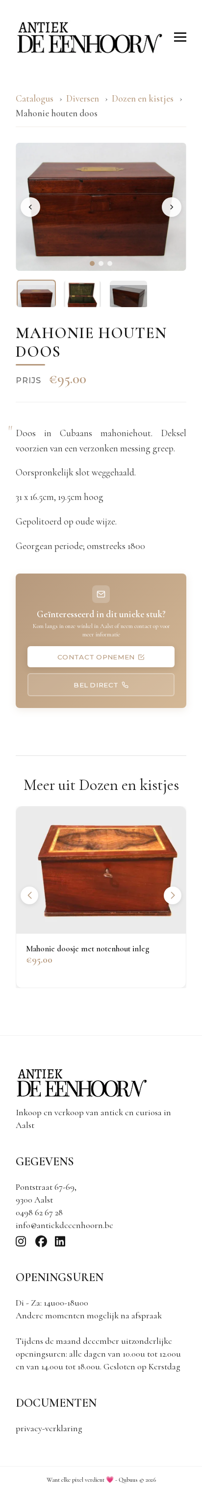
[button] (172, 895)
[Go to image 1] (92, 263)
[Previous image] (30, 207)
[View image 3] (128, 299)
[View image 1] (36, 299)
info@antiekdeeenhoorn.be (64, 1225)
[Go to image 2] (101, 263)
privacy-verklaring (49, 1428)
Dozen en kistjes (144, 99)
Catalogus (34, 99)
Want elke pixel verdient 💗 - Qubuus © (101, 1480)
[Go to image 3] (109, 263)
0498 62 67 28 (39, 1212)
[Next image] (171, 207)
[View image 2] (82, 299)
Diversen (82, 99)
